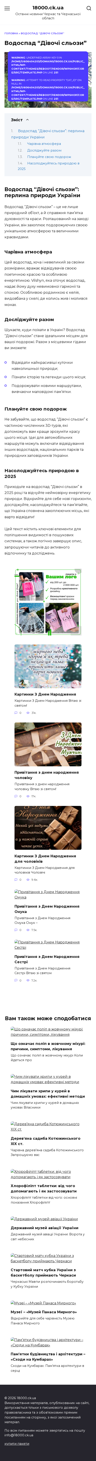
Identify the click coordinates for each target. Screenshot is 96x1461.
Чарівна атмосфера (44, 144)
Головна (11, 33)
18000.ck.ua (48, 7)
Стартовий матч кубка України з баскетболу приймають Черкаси (43, 1272)
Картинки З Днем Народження (45, 694)
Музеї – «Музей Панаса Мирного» (44, 1312)
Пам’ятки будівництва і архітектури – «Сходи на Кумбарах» (48, 1357)
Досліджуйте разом (44, 150)
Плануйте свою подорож (49, 157)
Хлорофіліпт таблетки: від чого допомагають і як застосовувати (44, 1188)
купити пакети (16, 1444)
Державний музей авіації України (44, 1228)
